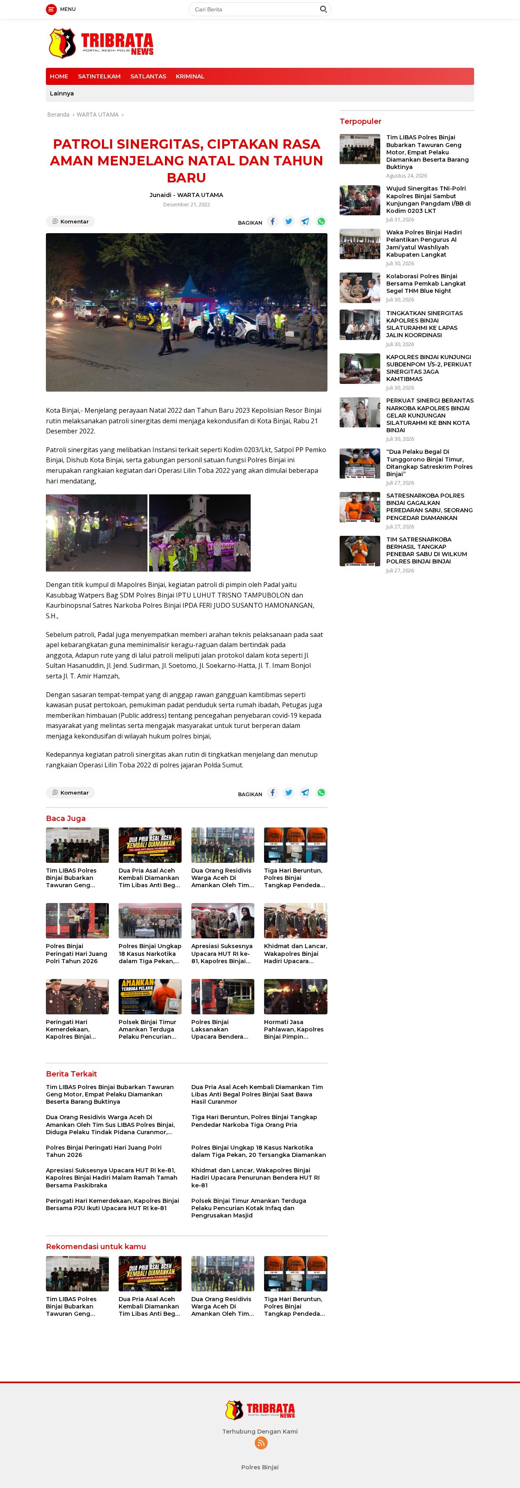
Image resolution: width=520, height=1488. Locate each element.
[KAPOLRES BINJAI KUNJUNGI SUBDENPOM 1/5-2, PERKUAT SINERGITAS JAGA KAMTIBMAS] (360, 368)
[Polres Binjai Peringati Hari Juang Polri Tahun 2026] (77, 920)
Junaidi (160, 195)
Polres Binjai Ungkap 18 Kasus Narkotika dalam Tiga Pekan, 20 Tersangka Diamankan (150, 953)
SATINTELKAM (99, 76)
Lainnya (62, 93)
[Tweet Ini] (289, 221)
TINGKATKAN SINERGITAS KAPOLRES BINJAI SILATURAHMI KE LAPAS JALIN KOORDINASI (424, 324)
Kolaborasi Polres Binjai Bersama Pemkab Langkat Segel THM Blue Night (426, 284)
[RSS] (261, 1443)
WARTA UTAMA (200, 195)
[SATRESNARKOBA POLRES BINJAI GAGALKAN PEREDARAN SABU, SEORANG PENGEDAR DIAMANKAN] (360, 507)
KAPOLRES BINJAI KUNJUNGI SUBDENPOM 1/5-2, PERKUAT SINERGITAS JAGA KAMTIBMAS (429, 368)
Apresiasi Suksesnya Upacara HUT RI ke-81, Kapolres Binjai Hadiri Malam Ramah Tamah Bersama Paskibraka (222, 953)
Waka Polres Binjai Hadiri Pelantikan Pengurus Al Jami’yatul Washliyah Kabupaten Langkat (424, 243)
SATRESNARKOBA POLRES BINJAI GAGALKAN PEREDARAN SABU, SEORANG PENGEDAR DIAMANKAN (429, 507)
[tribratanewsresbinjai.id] (101, 42)
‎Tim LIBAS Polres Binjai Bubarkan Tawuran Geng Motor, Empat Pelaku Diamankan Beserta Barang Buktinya (77, 878)
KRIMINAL (190, 76)
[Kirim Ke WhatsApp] (321, 221)
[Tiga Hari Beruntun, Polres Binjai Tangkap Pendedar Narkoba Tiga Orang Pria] (295, 845)
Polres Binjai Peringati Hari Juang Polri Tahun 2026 (76, 953)
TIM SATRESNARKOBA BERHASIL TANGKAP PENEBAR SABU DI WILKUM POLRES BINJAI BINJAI (426, 550)
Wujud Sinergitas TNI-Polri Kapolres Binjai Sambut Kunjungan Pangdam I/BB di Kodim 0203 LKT (428, 200)
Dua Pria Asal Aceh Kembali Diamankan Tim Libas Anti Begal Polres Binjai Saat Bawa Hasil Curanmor (149, 878)
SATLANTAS (148, 76)
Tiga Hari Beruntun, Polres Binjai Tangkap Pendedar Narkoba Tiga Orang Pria (294, 878)
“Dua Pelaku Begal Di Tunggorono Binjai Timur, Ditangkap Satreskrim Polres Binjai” (429, 463)
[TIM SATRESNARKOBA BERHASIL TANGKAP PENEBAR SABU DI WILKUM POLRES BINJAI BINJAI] (360, 551)
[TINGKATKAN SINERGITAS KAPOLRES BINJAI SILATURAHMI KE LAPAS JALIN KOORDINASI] (360, 325)
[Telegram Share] (305, 221)
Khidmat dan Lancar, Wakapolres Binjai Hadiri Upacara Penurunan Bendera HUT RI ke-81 (295, 953)
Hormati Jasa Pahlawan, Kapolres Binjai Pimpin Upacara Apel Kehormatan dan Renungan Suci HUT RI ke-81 (294, 1029)
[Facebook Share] (272, 221)
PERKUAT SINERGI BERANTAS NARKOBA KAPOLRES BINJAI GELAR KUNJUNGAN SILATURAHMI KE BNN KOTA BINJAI (430, 415)
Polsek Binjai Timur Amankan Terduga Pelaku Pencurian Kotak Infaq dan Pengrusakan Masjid (149, 1029)
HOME (59, 76)
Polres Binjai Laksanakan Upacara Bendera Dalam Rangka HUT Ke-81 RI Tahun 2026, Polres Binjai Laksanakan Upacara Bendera (222, 1029)
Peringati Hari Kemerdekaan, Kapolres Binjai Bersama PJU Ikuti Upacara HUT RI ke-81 (75, 1029)
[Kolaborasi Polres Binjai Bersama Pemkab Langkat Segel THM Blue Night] (360, 288)
